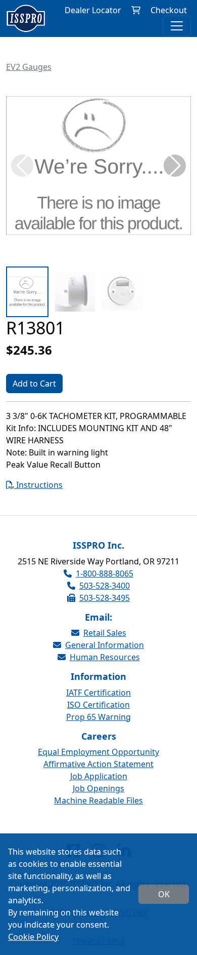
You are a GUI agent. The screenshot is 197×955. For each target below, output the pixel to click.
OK (164, 894)
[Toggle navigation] (177, 26)
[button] (175, 166)
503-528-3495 (104, 597)
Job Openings (98, 788)
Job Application (98, 776)
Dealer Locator (93, 10)
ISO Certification (98, 704)
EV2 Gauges (29, 66)
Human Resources (105, 657)
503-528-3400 (104, 585)
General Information (104, 645)
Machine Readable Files (98, 800)
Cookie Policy (33, 936)
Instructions (38, 484)
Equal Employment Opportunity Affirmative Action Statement (98, 758)
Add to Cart (34, 383)
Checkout (169, 10)
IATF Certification (98, 692)
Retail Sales (104, 632)
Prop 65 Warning (98, 716)
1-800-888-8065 (104, 573)
